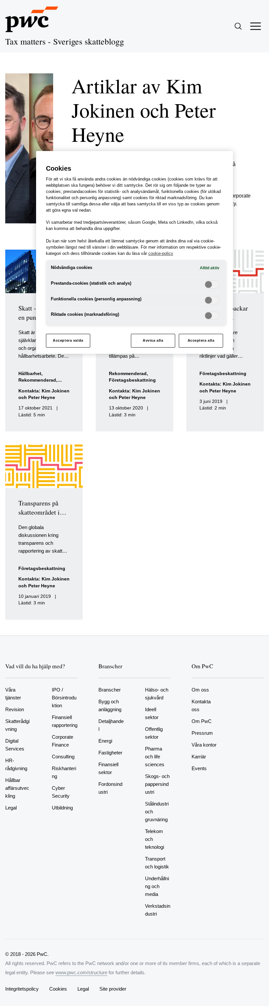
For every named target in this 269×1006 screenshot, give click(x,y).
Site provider (112, 989)
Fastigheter (110, 752)
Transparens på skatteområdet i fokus (39, 512)
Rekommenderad (37, 380)
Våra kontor (204, 745)
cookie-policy (160, 253)
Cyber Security (61, 792)
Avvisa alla (153, 340)
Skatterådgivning (17, 725)
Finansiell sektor (108, 768)
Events (199, 768)
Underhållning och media (157, 886)
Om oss (200, 690)
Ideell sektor (151, 713)
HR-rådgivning (16, 764)
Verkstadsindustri (157, 910)
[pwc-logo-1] (31, 19)
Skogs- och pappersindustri (157, 784)
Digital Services (14, 744)
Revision (14, 709)
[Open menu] (255, 26)
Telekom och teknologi (154, 839)
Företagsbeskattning (132, 380)
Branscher (109, 690)
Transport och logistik (157, 862)
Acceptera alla (201, 340)
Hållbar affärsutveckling (17, 788)
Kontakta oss (201, 705)
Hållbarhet (29, 373)
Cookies (58, 989)
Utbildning (62, 807)
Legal (11, 807)
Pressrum (202, 733)
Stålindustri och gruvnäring (157, 811)
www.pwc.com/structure (81, 972)
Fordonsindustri (110, 788)
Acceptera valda (68, 340)
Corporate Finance (62, 741)
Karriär (199, 756)
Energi (105, 741)
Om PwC (202, 721)
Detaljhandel (111, 725)
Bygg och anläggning (109, 705)
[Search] (238, 26)
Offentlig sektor (154, 733)
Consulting (63, 756)
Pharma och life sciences (154, 756)
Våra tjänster (13, 693)
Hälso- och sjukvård (156, 693)
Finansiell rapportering (64, 721)
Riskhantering (64, 772)
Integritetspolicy (22, 989)
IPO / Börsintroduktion (64, 697)
